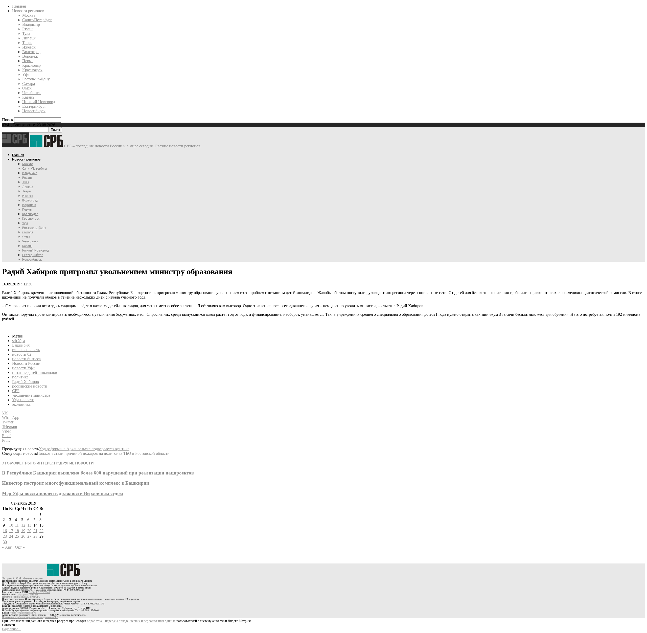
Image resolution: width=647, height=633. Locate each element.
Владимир (31, 24)
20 (29, 531)
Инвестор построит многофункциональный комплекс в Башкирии (75, 483)
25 (17, 536)
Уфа (25, 74)
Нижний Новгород (38, 102)
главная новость (26, 350)
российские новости (29, 386)
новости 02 (21, 354)
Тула (26, 33)
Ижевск (29, 47)
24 (11, 536)
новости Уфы (23, 368)
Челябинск (31, 93)
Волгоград (31, 52)
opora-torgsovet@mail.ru (23, 612)
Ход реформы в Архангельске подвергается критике (84, 449)
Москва (28, 15)
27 (29, 536)
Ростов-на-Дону (36, 79)
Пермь (27, 61)
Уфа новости (23, 400)
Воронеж (30, 56)
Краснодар (31, 65)
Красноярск (32, 70)
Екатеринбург (34, 106)
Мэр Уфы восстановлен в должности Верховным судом (62, 493)
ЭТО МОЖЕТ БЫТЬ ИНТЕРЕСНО (30, 463)
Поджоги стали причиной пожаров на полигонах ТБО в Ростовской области (103, 453)
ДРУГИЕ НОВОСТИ (76, 463)
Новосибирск (33, 111)
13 (29, 525)
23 (5, 536)
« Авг (7, 547)
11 (17, 525)
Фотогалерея (33, 578)
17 (11, 531)
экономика (21, 404)
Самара (28, 83)
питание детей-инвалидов (34, 372)
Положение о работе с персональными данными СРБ (30, 617)
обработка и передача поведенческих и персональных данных (131, 621)
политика (20, 377)
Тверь (27, 42)
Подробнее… (11, 629)
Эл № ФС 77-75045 (39, 592)
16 (5, 531)
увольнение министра (31, 395)
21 (35, 531)
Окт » (20, 547)
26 (23, 536)
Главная (19, 6)
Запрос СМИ (11, 578)
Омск (27, 88)
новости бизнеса (26, 359)
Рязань (27, 29)
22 (41, 531)
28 (35, 536)
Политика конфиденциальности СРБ (21, 596)
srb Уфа (18, 340)
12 (23, 525)
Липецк (29, 38)
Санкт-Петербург (37, 20)
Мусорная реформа (27, 594)
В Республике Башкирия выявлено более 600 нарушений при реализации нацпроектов (98, 473)
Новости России (26, 363)
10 (11, 525)
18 (17, 531)
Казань (28, 97)
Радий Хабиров (25, 381)
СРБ (15, 391)
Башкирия (21, 345)
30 (5, 542)
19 (23, 531)
